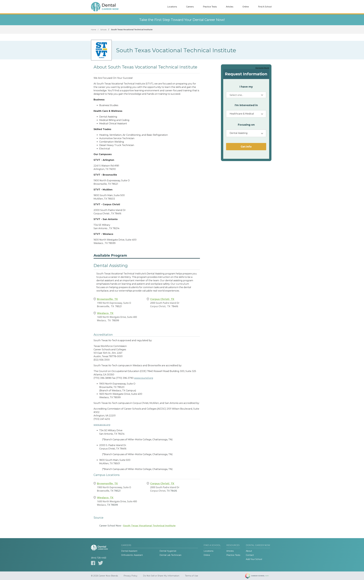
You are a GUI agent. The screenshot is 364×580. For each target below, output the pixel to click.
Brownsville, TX (107, 299)
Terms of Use (191, 576)
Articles (229, 6)
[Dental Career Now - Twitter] (100, 563)
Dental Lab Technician (170, 555)
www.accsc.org (102, 424)
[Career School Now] (259, 576)
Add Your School (254, 559)
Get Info (246, 146)
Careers (190, 6)
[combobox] (246, 95)
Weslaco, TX (105, 313)
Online (245, 6)
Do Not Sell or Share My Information (161, 576)
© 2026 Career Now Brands (104, 576)
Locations (172, 6)
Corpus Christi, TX (162, 299)
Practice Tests (210, 6)
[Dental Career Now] (105, 6)
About (249, 551)
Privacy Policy (130, 576)
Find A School (265, 6)
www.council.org (143, 378)
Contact (250, 555)
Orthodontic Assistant (132, 555)
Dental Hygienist (168, 551)
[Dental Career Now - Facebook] (93, 563)
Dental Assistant (129, 551)
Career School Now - (137, 525)
